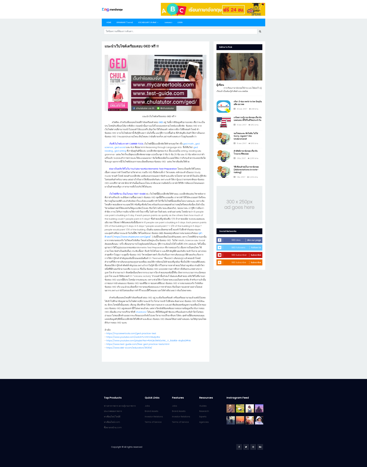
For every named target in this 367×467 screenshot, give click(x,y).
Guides (203, 405)
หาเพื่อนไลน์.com (112, 422)
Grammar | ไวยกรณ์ (124, 22)
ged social (120, 147)
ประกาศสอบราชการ (113, 411)
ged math (188, 143)
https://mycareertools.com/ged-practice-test (131, 333)
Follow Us (256, 247)
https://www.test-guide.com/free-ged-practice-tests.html (137, 344)
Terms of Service (153, 422)
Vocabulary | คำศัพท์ (147, 22)
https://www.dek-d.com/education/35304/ (129, 347)
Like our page (254, 240)
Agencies (204, 422)
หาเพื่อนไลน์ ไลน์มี (112, 416)
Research (204, 411)
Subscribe (256, 255)
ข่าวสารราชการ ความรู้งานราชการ (120, 405)
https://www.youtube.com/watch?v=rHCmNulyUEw (133, 336)
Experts (202, 416)
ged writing (120, 150)
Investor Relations (154, 416)
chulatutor (141, 311)
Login (179, 22)
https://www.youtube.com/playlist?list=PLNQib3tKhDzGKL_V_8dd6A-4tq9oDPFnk (148, 340)
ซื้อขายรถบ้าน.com (113, 427)
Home (109, 22)
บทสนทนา (168, 22)
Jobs (147, 405)
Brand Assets (151, 411)
